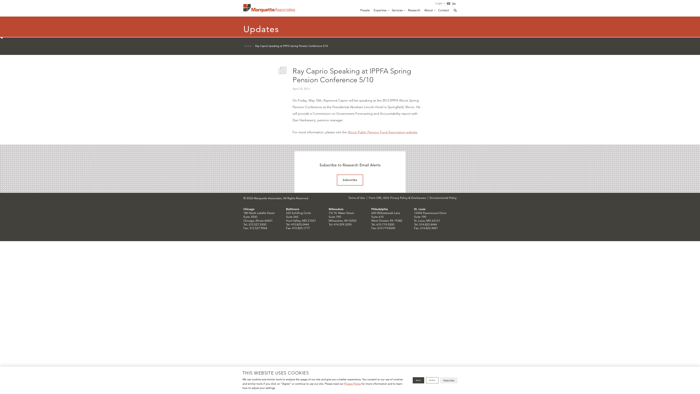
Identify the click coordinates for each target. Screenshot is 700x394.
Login (439, 3)
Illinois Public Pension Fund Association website (382, 132)
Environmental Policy (443, 198)
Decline (432, 380)
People (365, 10)
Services (397, 10)
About (428, 10)
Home (247, 46)
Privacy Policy (352, 383)
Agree (418, 380)
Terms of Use (356, 198)
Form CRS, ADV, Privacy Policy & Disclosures (397, 198)
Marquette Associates (269, 8)
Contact (443, 10)
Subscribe (350, 180)
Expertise (380, 10)
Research (414, 10)
